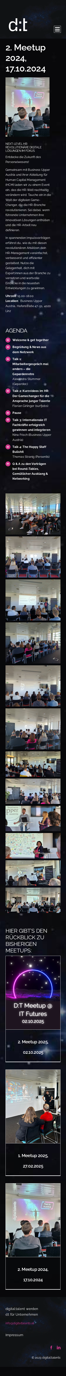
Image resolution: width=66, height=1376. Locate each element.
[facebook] (51, 1347)
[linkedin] (58, 1347)
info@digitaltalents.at (20, 1323)
